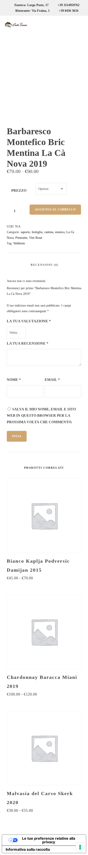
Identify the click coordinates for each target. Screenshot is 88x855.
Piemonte (21, 237)
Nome (14, 380)
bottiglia (37, 232)
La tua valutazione (29, 321)
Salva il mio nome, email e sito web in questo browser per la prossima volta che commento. (41, 415)
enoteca (60, 232)
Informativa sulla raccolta (28, 849)
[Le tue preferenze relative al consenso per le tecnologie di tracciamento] (80, 847)
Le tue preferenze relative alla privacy (48, 840)
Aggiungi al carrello (55, 209)
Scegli (44, 587)
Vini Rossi (35, 237)
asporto (25, 232)
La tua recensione (27, 343)
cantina (48, 232)
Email (52, 380)
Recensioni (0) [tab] (44, 264)
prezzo (18, 190)
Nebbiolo (19, 243)
